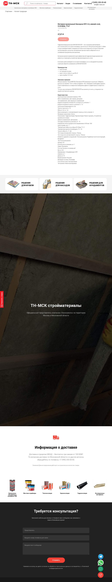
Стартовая (8, 11)
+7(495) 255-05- (98, 2)
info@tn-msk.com (99, 4)
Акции (67, 3)
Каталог (60, 3)
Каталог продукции (20, 11)
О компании (77, 3)
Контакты (88, 3)
